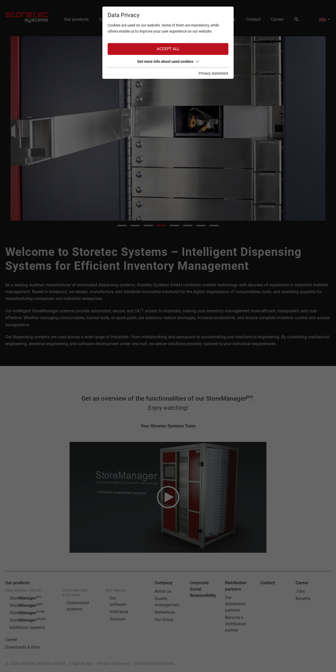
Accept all (168, 48)
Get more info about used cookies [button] (165, 61)
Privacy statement (213, 73)
